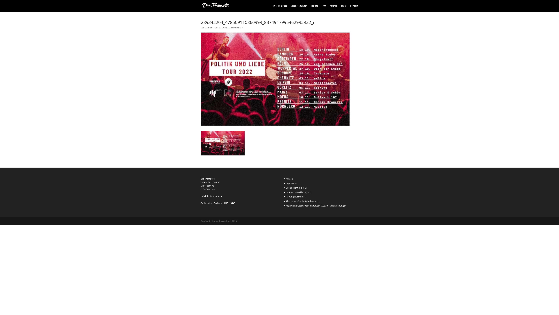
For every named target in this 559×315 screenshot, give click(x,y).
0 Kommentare (236, 27)
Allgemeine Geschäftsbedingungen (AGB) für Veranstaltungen (316, 205)
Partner (333, 6)
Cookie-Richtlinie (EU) (296, 187)
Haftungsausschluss (296, 196)
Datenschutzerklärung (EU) (299, 192)
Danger (208, 27)
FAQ (324, 6)
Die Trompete (280, 6)
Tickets (314, 6)
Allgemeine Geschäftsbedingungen (303, 201)
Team (343, 6)
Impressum (291, 183)
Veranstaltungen (299, 6)
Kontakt (354, 6)
